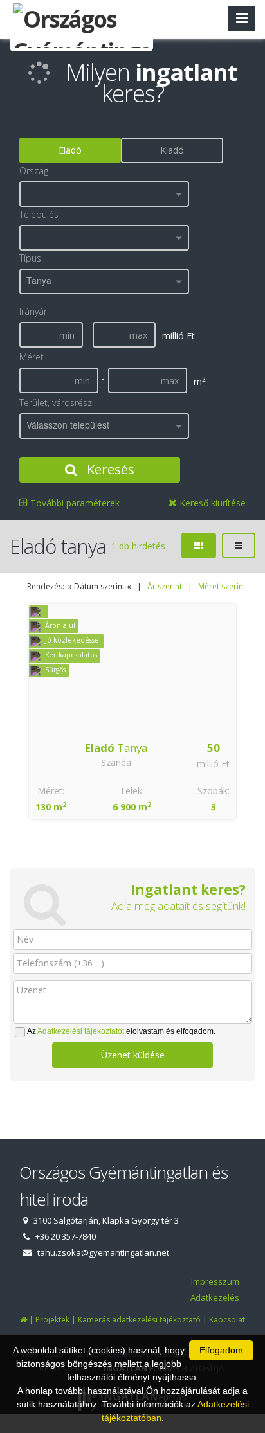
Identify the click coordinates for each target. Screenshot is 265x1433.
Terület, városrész (55, 402)
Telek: (132, 791)
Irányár (33, 311)
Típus (30, 258)
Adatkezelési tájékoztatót (80, 1031)
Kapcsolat (227, 1319)
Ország (33, 171)
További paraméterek (74, 503)
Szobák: (213, 791)
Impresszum (215, 1281)
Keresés (109, 469)
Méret (31, 357)
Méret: (50, 791)
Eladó (70, 150)
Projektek (52, 1319)
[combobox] (104, 194)
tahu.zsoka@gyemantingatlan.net (103, 1252)
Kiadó (172, 150)
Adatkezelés (214, 1297)
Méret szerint (222, 586)
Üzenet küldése (133, 1055)
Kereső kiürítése (211, 503)
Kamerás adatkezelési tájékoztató (139, 1319)
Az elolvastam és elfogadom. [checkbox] (121, 1031)
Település (39, 214)
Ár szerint (164, 586)
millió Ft (213, 764)
